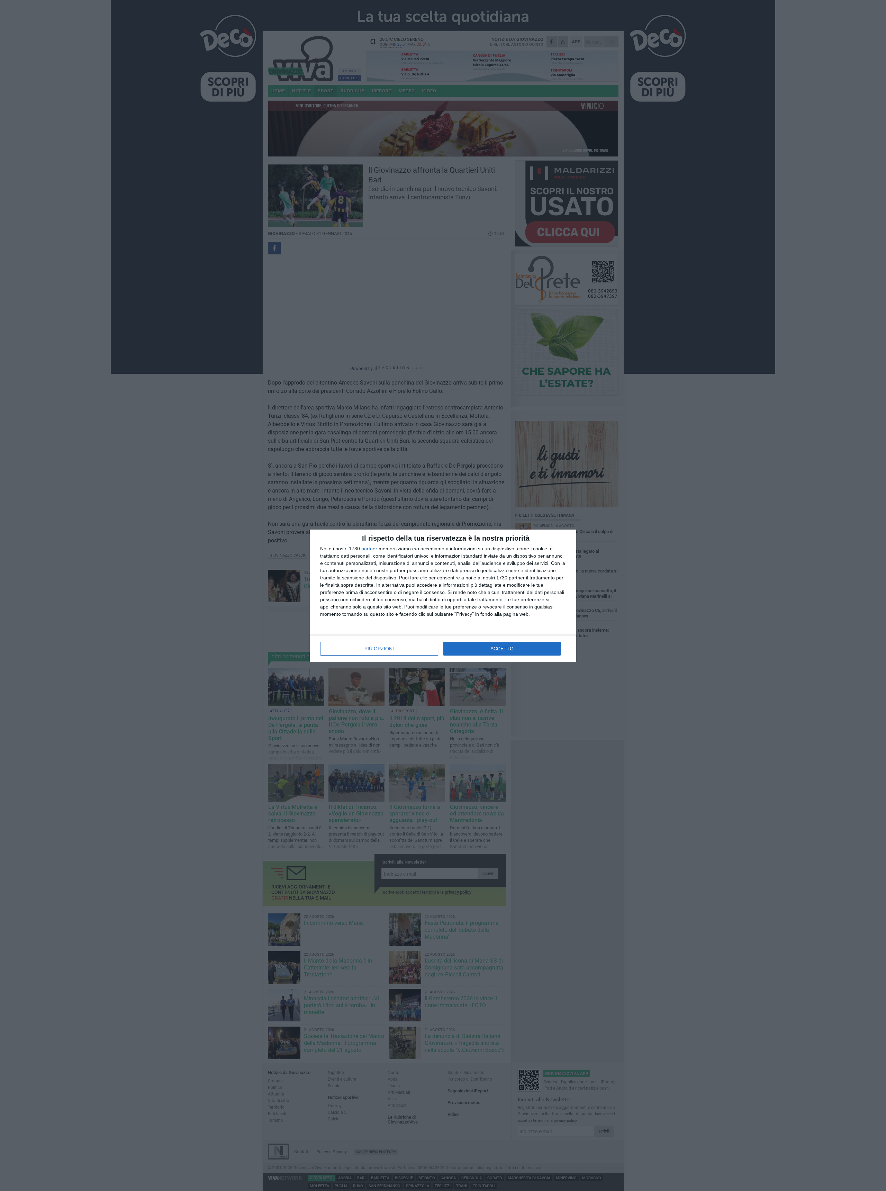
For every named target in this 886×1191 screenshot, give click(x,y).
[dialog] (443, 596)
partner (369, 548)
